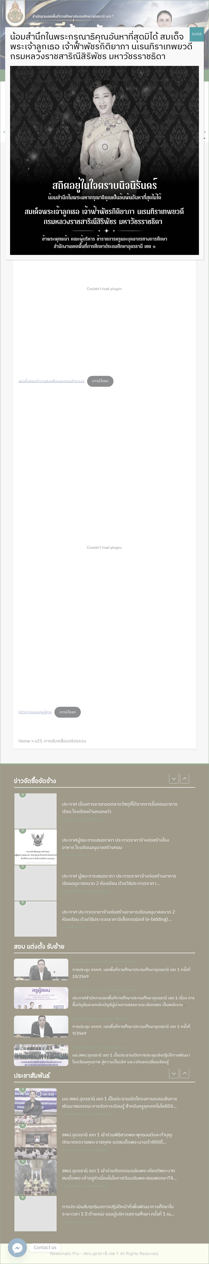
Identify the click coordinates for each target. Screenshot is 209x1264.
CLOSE (197, 34)
